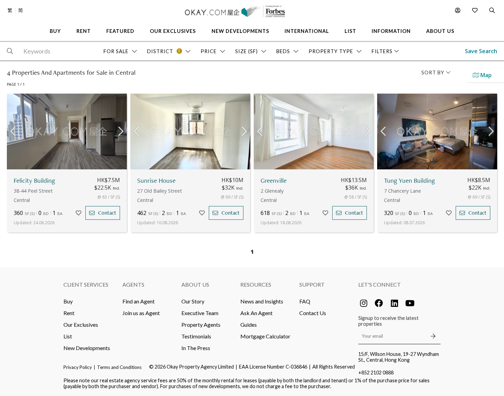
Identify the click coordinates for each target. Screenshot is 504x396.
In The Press (195, 348)
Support (312, 284)
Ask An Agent (256, 313)
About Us (195, 284)
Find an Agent (138, 301)
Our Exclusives (80, 324)
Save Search (481, 51)
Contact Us (312, 313)
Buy (68, 301)
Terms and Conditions (119, 367)
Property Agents (200, 324)
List (67, 336)
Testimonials (196, 336)
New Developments (86, 348)
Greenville (274, 180)
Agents (133, 284)
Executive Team (199, 313)
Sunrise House (156, 180)
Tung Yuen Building (409, 180)
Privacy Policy (77, 367)
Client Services (85, 284)
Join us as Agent (141, 313)
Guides (248, 324)
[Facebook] (379, 303)
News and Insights (261, 301)
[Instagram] (363, 303)
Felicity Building (34, 180)
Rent (68, 313)
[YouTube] (410, 303)
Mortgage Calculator (265, 336)
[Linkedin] (394, 303)
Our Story (192, 301)
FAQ (304, 301)
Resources (255, 284)
